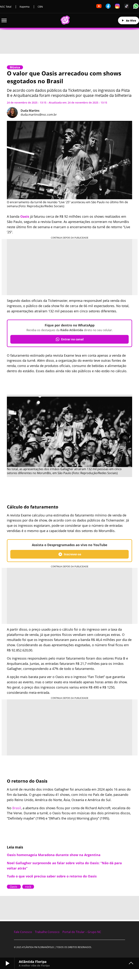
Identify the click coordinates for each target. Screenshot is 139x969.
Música (15, 67)
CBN (40, 6)
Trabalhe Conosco (47, 932)
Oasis (24, 216)
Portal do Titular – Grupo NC (81, 932)
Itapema (25, 6)
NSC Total (5, 6)
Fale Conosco (23, 932)
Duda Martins (30, 111)
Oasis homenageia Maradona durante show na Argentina (53, 855)
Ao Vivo (131, 20)
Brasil (16, 808)
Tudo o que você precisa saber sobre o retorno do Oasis (52, 876)
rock (28, 887)
